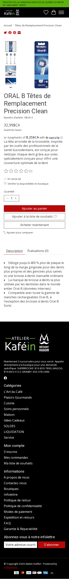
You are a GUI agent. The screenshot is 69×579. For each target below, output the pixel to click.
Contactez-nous (15, 483)
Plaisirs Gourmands (18, 397)
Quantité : (9, 191)
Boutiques (11, 489)
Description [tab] (14, 251)
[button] (34, 137)
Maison (9, 415)
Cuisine (9, 403)
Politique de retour (17, 500)
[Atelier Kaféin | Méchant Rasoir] (12, 12)
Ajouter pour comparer (20, 232)
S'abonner (51, 545)
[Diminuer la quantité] (7, 198)
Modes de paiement (18, 512)
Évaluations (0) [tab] (37, 251)
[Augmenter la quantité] (15, 198)
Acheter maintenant (34, 225)
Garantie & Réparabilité (20, 529)
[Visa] (28, 573)
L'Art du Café (13, 392)
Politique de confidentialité (23, 506)
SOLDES (9, 426)
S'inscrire (10, 452)
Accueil (8, 25)
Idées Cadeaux (14, 420)
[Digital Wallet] (37, 573)
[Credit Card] (16, 573)
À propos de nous (16, 477)
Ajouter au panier (34, 208)
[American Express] (45, 573)
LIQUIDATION (14, 432)
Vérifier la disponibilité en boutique (28, 183)
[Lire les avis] (16, 171)
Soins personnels (16, 409)
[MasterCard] (22, 573)
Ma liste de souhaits (18, 463)
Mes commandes (16, 457)
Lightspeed (10, 567)
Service (9, 437)
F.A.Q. (7, 523)
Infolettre (11, 494)
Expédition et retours (19, 517)
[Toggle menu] (61, 12)
